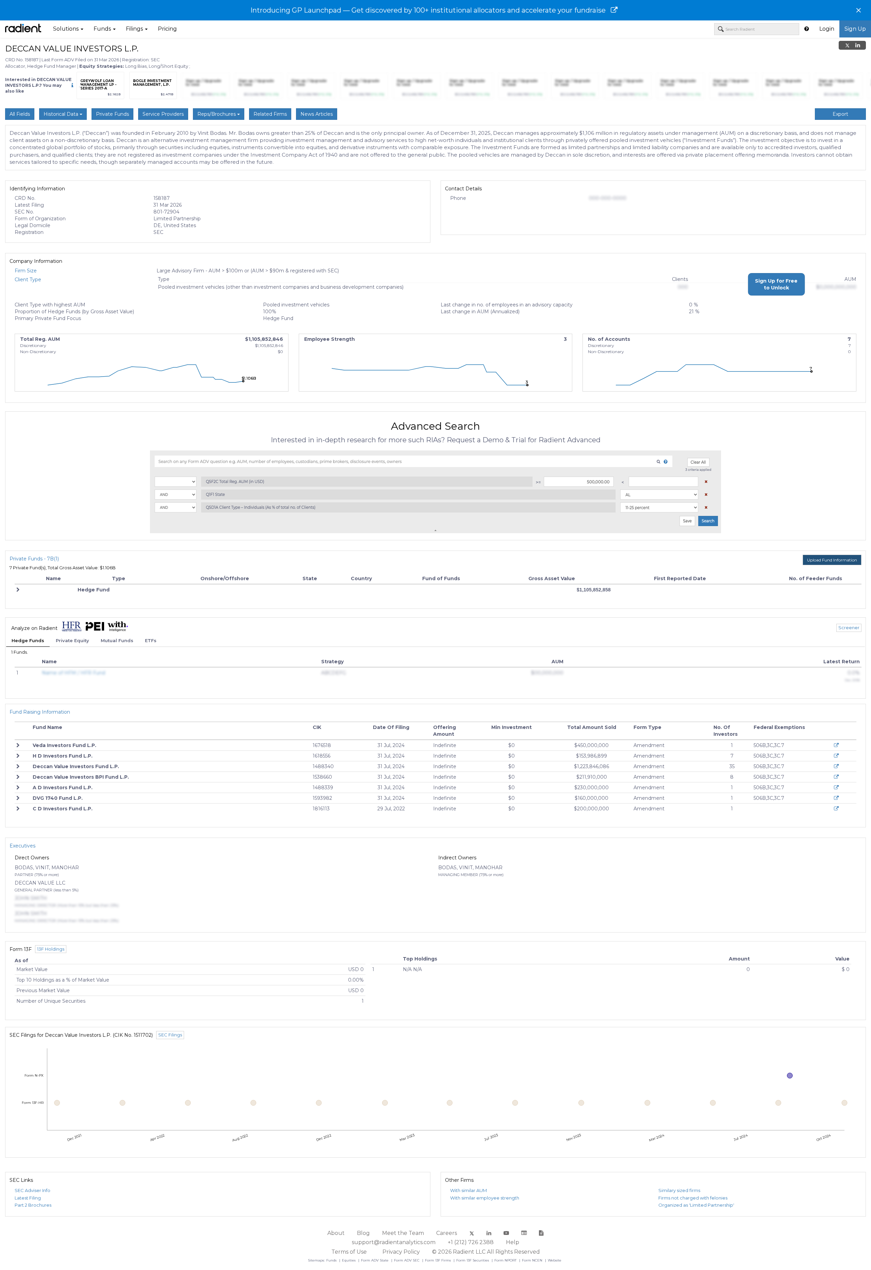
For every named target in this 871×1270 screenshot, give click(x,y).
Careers (446, 1233)
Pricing (167, 29)
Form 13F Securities (473, 1260)
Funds (332, 1260)
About (336, 1233)
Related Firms (270, 114)
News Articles (316, 114)
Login (826, 29)
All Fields (20, 114)
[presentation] (80, 87)
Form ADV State (375, 1260)
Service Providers (163, 114)
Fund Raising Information (40, 712)
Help (512, 1242)
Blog (363, 1233)
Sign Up (855, 29)
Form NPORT (505, 1260)
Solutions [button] (66, 29)
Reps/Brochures (217, 114)
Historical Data (62, 114)
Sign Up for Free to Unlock (776, 284)
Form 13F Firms (438, 1260)
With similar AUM (468, 1190)
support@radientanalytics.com (394, 1242)
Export (840, 114)
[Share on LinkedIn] (857, 45)
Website (554, 1260)
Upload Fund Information (832, 559)
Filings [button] (135, 29)
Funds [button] (103, 29)
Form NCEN (532, 1260)
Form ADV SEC (407, 1260)
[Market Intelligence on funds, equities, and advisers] (23, 28)
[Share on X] (847, 45)
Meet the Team (403, 1233)
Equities (349, 1260)
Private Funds (112, 114)
